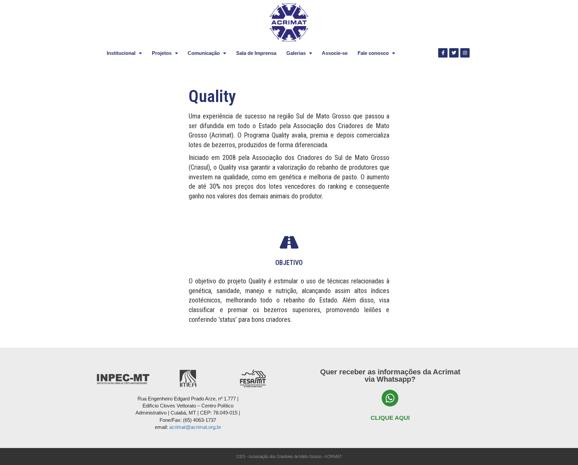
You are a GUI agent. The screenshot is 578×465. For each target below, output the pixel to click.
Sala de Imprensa (256, 53)
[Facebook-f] (443, 53)
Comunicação (204, 53)
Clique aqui (390, 417)
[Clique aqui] (390, 398)
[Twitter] (454, 53)
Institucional (121, 53)
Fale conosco (373, 53)
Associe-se (335, 53)
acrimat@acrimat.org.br (195, 427)
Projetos (162, 53)
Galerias (296, 53)
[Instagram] (465, 53)
